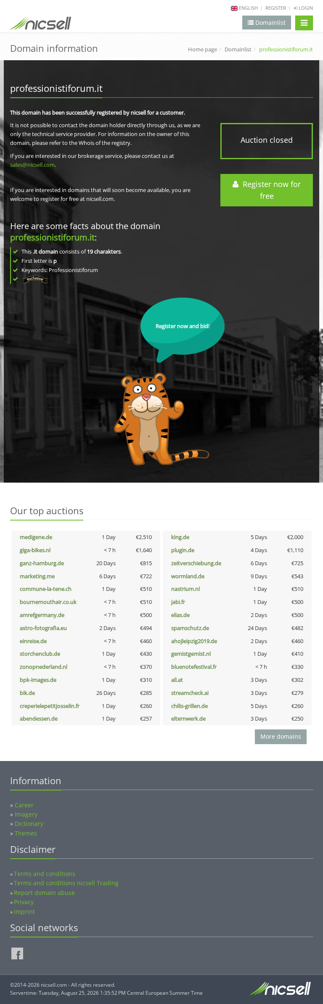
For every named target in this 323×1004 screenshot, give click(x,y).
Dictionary (29, 824)
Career (24, 805)
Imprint (24, 912)
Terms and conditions (44, 874)
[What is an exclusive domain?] (34, 279)
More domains (280, 736)
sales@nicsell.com (32, 164)
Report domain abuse (44, 893)
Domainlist (238, 49)
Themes (26, 833)
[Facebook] (17, 953)
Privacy (24, 902)
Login (305, 8)
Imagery (26, 814)
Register (275, 8)
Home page (202, 49)
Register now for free (269, 190)
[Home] (40, 24)
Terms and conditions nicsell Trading (66, 883)
